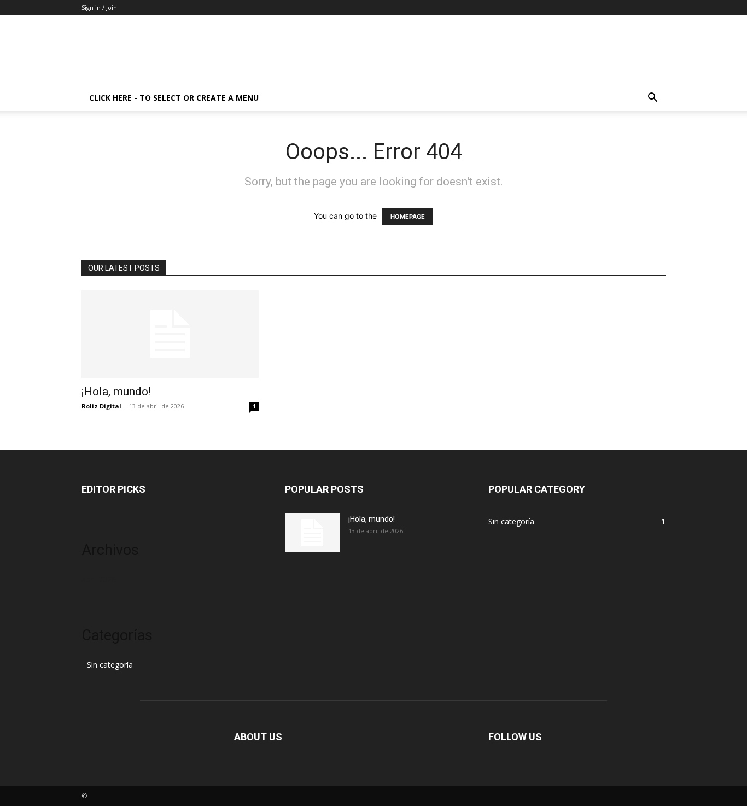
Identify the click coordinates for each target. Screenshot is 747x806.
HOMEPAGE (407, 216)
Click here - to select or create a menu (174, 97)
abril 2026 (98, 579)
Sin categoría (110, 664)
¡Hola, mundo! (116, 391)
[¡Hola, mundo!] (170, 334)
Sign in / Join (99, 7)
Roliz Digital (101, 406)
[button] (652, 99)
